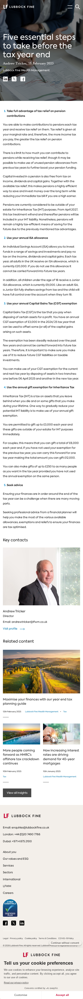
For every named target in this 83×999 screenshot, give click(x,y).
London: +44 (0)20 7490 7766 (21, 834)
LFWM (7, 886)
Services (8, 865)
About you (9, 852)
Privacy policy (16, 938)
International (11, 879)
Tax (65, 711)
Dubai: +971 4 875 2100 (17, 841)
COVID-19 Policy (66, 938)
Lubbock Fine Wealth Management (26, 70)
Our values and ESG (15, 858)
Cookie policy (31, 938)
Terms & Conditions (48, 938)
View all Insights (17, 793)
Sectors (8, 872)
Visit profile (10, 628)
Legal (5, 938)
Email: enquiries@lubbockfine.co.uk (26, 827)
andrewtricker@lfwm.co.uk (29, 622)
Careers (8, 893)
